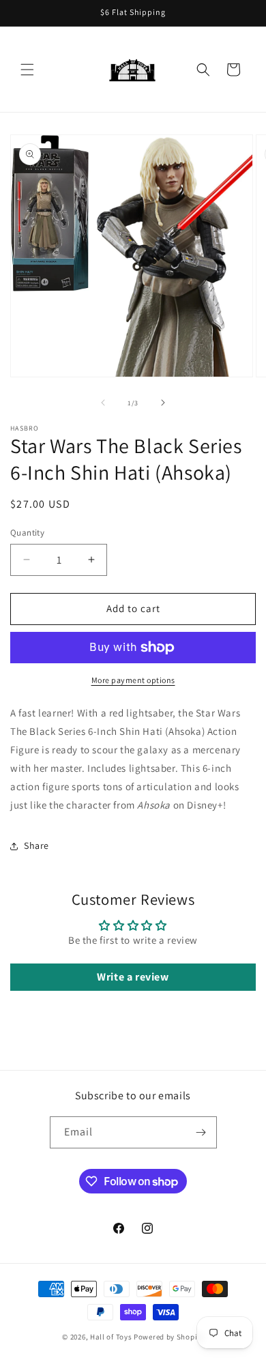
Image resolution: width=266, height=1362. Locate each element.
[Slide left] (103, 403)
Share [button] (36, 845)
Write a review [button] (132, 977)
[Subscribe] (201, 1132)
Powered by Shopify (169, 1337)
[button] (27, 70)
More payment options (133, 680)
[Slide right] (163, 403)
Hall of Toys (111, 1337)
